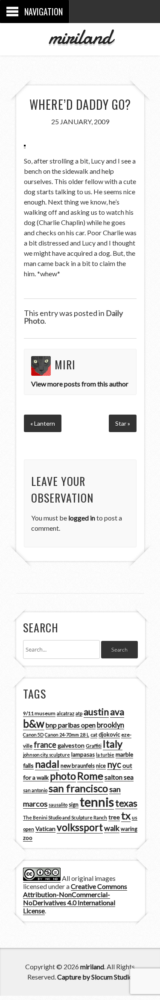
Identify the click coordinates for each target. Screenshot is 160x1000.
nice (101, 766)
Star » (122, 423)
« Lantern (42, 423)
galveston (71, 745)
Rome (90, 776)
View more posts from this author (79, 384)
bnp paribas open (71, 725)
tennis (97, 801)
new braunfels (78, 765)
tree (114, 817)
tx (126, 815)
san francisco (78, 788)
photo (63, 776)
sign (74, 804)
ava (117, 711)
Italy (112, 744)
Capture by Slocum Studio (95, 977)
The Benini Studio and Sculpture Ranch (65, 817)
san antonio (35, 790)
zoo (27, 837)
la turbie (105, 754)
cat (93, 734)
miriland (80, 36)
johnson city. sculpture (46, 754)
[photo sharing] (25, 144)
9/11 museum (39, 713)
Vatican (45, 828)
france (45, 744)
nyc (114, 764)
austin (96, 711)
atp (79, 713)
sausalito (58, 804)
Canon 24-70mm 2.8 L (67, 734)
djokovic (109, 734)
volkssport (80, 827)
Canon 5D (33, 734)
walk (111, 828)
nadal (47, 764)
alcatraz (65, 713)
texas (126, 803)
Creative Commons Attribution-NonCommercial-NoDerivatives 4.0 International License (75, 898)
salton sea (119, 777)
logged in (81, 518)
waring (129, 829)
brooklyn (110, 725)
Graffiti (94, 746)
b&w (33, 723)
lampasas (83, 754)
